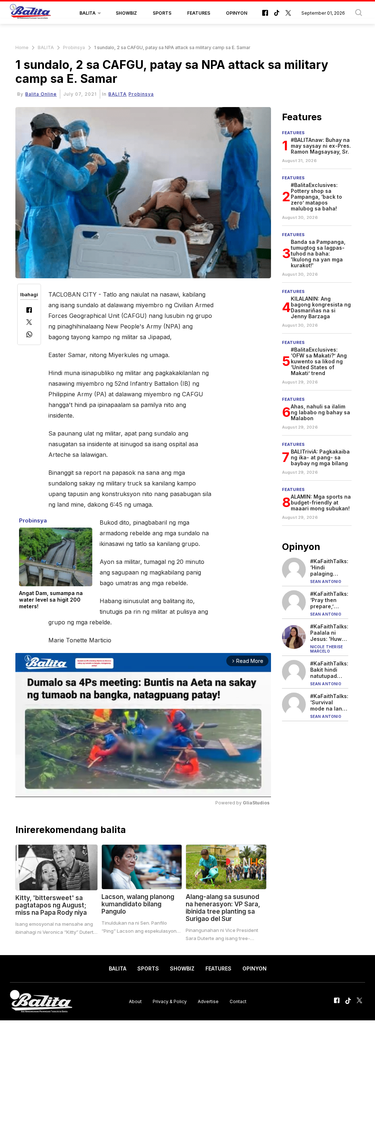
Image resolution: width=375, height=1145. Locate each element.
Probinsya (74, 47)
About (135, 1001)
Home (22, 47)
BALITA (87, 13)
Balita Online (41, 94)
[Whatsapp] (29, 335)
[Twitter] (29, 323)
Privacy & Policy (170, 1001)
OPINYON (236, 13)
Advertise (208, 1001)
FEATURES (198, 13)
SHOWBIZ (126, 13)
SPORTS (162, 13)
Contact (238, 1001)
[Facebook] (29, 311)
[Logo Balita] (30, 13)
